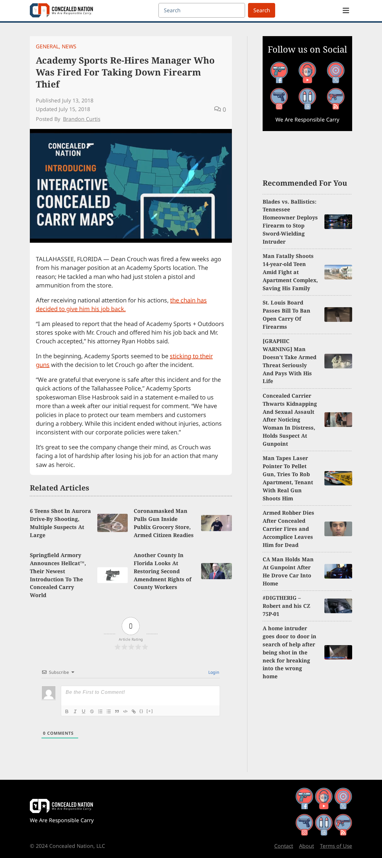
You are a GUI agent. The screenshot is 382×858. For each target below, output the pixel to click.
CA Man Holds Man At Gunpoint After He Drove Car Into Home (288, 571)
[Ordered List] (100, 711)
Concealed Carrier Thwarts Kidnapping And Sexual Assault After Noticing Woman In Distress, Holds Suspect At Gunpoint (290, 419)
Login (213, 672)
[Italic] (75, 711)
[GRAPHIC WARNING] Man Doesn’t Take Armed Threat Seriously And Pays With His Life (289, 361)
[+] (150, 711)
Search (261, 10)
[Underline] (83, 711)
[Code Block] (125, 711)
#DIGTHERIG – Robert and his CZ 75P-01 (286, 605)
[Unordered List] (108, 711)
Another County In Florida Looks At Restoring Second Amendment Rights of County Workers (162, 571)
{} (141, 711)
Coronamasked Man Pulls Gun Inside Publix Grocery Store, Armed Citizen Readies (164, 523)
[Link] (134, 711)
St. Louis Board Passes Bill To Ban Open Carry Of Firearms (286, 314)
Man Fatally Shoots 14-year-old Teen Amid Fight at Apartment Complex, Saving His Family (290, 272)
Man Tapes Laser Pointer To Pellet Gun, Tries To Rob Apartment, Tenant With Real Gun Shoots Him (288, 478)
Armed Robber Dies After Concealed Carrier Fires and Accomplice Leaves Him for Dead (288, 528)
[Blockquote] (117, 711)
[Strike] (92, 711)
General (47, 46)
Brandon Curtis (81, 118)
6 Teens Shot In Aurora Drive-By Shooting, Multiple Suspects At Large (60, 523)
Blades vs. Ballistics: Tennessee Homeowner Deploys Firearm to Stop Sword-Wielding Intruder (290, 221)
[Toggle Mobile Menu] (346, 10)
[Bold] (67, 711)
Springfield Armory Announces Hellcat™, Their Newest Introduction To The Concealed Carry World (58, 575)
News (69, 46)
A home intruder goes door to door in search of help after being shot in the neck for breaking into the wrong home (289, 652)
